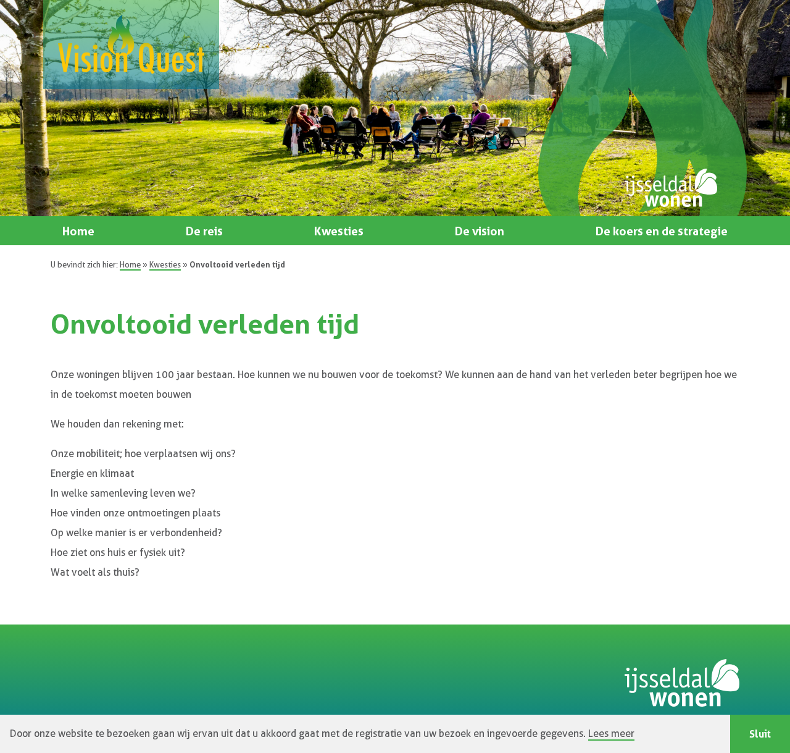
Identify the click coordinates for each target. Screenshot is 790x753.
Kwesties (339, 231)
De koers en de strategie (662, 231)
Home (78, 231)
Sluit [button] (760, 734)
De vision (479, 231)
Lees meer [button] (611, 733)
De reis (204, 231)
